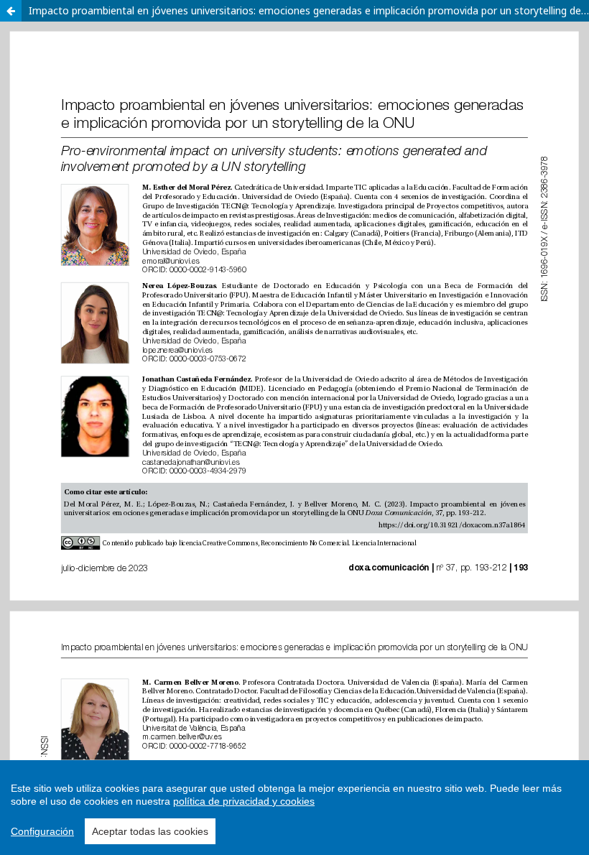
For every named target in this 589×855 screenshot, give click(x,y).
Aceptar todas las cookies (150, 831)
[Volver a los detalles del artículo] (11, 11)
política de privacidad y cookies (244, 801)
